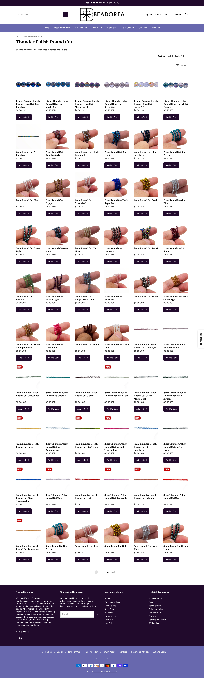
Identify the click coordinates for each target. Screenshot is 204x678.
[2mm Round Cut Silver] (146, 280)
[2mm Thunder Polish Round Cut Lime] (28, 428)
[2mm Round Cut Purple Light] (58, 280)
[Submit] (65, 14)
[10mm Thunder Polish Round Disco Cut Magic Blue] (58, 85)
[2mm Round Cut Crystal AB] (87, 184)
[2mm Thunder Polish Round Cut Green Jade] (116, 377)
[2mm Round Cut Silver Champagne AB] (28, 329)
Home (46, 28)
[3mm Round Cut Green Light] (175, 530)
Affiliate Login (155, 623)
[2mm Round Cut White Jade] (116, 329)
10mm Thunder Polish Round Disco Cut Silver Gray (116, 103)
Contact (152, 616)
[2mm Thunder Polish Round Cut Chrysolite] (28, 377)
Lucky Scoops (127, 28)
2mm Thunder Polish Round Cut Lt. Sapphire (145, 446)
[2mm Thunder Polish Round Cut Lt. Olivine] (87, 428)
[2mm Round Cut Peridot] (28, 280)
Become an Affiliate (157, 619)
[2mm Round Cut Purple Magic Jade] (87, 280)
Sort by (161, 56)
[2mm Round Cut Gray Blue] (175, 184)
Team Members (156, 598)
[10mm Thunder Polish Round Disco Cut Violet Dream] (175, 85)
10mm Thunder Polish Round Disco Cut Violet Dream (175, 103)
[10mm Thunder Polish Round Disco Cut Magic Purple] (87, 85)
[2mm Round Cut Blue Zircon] (175, 136)
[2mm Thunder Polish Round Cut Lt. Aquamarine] (58, 428)
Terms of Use (155, 605)
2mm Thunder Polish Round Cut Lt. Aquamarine (57, 446)
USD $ (98, 659)
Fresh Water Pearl (62, 28)
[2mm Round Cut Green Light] (28, 232)
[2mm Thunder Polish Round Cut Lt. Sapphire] (146, 428)
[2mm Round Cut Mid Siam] (175, 232)
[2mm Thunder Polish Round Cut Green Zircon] (175, 377)
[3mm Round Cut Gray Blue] (146, 530)
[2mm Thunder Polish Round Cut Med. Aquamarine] (28, 479)
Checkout (177, 14)
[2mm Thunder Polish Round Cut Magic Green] (175, 428)
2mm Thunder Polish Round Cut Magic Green (174, 446)
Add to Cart (23, 117)
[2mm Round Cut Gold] (146, 184)
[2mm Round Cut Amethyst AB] (58, 136)
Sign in (149, 14)
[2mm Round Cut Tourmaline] (58, 329)
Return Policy (155, 612)
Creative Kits (81, 28)
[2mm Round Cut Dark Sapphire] (116, 184)
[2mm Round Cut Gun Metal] (58, 232)
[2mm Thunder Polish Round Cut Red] (87, 479)
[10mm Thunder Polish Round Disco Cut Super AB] (146, 85)
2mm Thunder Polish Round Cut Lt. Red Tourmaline (115, 446)
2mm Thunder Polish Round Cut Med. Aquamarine (27, 497)
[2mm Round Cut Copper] (58, 184)
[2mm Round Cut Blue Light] (116, 136)
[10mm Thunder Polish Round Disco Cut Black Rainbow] (28, 85)
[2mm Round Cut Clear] (28, 184)
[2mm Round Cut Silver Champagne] (175, 280)
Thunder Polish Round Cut (32, 36)
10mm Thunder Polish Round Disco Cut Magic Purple (87, 103)
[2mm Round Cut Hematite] (116, 232)
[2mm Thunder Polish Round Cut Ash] (175, 329)
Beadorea (96, 671)
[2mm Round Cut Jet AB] (146, 232)
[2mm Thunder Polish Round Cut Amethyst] (146, 329)
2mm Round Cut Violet (87, 344)
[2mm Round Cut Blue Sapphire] (146, 136)
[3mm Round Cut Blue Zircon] (58, 530)
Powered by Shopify (109, 671)
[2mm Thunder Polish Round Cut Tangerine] (28, 530)
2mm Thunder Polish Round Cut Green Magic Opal (145, 395)
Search (152, 602)
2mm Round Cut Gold (145, 200)
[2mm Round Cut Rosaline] (116, 280)
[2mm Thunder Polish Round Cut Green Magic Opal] (146, 377)
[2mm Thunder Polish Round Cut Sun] (175, 479)
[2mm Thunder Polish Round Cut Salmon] (146, 479)
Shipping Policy (156, 609)
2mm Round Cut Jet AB (146, 248)
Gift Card (143, 28)
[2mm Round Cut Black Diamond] (87, 136)
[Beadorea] (102, 14)
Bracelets (111, 28)
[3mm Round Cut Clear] (87, 530)
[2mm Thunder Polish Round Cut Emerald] (58, 377)
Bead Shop (97, 28)
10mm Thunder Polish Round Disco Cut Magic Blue (57, 103)
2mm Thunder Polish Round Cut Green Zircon (174, 395)
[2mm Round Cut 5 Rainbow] (28, 136)
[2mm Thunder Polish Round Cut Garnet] (87, 377)
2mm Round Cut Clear (28, 200)
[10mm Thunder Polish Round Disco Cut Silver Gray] (116, 85)
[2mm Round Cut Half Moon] (87, 232)
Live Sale (156, 28)
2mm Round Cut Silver (146, 296)
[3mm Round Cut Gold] (116, 530)
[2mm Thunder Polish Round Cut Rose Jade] (116, 479)
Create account (162, 14)
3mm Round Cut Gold (115, 546)
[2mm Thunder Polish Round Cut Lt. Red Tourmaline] (116, 428)
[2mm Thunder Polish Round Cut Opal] (58, 479)
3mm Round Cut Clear (86, 546)
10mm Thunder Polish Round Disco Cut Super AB (146, 103)
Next (113, 572)
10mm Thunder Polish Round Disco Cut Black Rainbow (28, 103)
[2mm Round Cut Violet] (87, 329)
